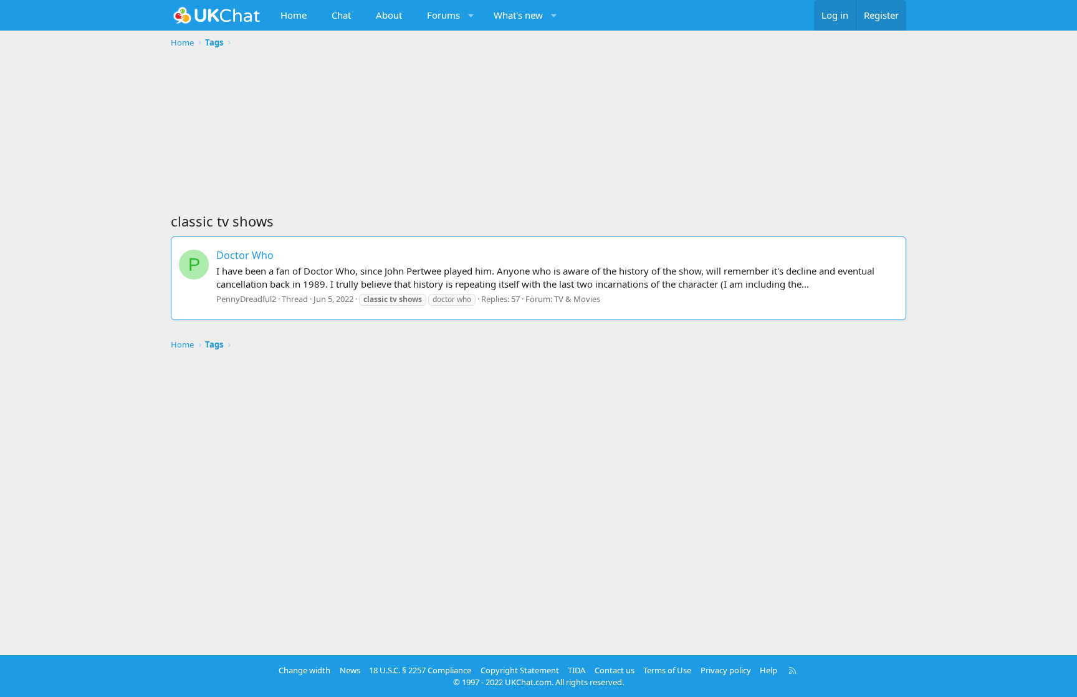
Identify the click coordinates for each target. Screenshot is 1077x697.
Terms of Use (667, 670)
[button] (471, 15)
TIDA (576, 670)
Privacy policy (726, 670)
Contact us (614, 670)
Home (293, 15)
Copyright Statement (520, 670)
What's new (518, 15)
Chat (341, 15)
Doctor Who (245, 255)
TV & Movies (577, 299)
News (350, 670)
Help (768, 670)
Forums (443, 15)
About (389, 15)
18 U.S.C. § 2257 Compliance (420, 670)
